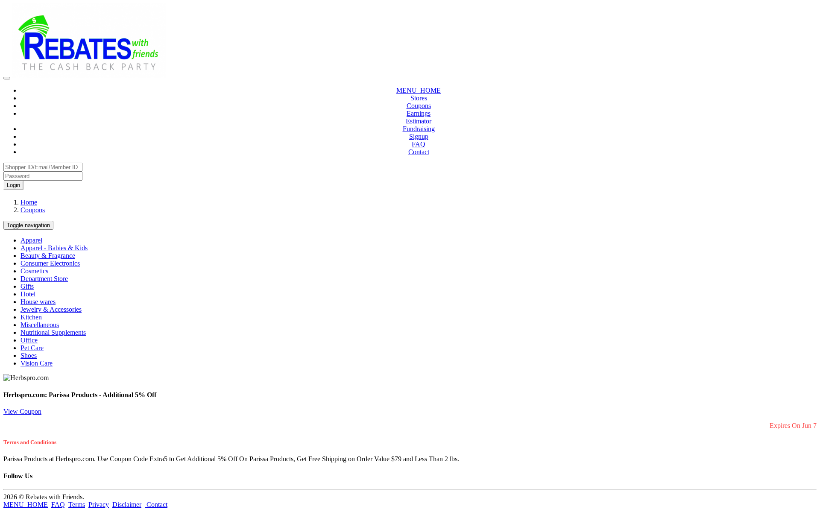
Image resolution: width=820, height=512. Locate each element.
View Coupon (22, 411)
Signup (418, 136)
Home (28, 202)
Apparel (31, 240)
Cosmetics (34, 271)
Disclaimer (126, 504)
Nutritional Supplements (53, 332)
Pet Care (32, 347)
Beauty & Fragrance (47, 255)
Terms (76, 504)
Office (29, 340)
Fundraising (419, 128)
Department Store (44, 278)
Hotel (27, 294)
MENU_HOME (418, 90)
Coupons (419, 105)
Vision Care (36, 363)
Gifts (27, 286)
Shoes (28, 355)
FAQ (418, 144)
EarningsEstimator (418, 117)
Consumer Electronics (50, 263)
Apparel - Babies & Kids (54, 248)
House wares (38, 301)
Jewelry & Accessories (51, 309)
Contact (418, 151)
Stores (418, 98)
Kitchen (31, 317)
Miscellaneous (39, 324)
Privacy (98, 504)
